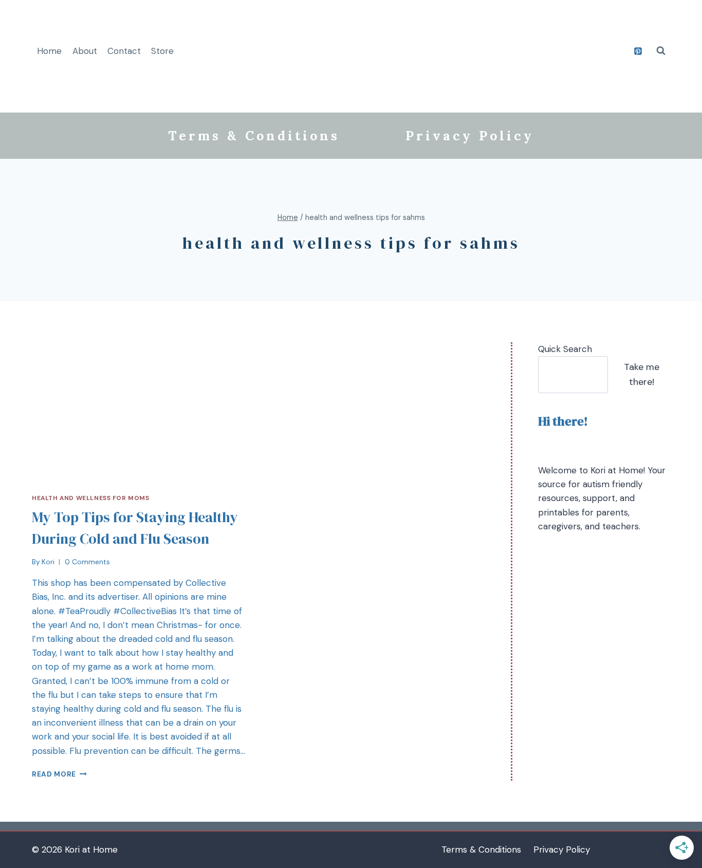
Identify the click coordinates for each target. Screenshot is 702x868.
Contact (124, 51)
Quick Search (565, 349)
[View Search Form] (661, 51)
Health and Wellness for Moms (91, 498)
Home (49, 51)
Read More (54, 774)
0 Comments (87, 562)
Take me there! (641, 374)
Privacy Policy (469, 135)
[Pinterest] (637, 51)
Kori (48, 562)
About (84, 51)
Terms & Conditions (254, 135)
